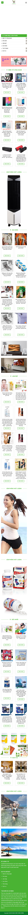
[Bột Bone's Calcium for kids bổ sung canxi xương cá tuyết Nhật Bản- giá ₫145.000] (7, 655)
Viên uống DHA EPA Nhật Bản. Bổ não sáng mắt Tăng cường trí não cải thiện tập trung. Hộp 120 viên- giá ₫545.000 (7, 719)
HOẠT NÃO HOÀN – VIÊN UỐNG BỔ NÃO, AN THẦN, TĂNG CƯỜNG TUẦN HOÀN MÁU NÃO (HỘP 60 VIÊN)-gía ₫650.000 (21, 693)
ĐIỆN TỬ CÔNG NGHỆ (7, 38)
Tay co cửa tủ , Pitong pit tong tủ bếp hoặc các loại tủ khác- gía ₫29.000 (21, 327)
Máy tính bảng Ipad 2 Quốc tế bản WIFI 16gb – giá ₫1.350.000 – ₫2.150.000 (21, 132)
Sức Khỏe (5, 881)
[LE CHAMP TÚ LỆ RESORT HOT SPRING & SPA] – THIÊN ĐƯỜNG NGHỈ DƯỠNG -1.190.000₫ (7, 776)
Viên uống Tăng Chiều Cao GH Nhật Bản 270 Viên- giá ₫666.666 (7, 690)
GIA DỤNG (4, 40)
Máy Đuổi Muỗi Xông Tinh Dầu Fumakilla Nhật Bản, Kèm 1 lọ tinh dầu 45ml (7, 637)
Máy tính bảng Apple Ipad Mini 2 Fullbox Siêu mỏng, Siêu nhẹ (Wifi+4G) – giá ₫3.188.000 (7, 133)
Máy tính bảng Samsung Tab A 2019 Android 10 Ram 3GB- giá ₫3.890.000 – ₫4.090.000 (7, 110)
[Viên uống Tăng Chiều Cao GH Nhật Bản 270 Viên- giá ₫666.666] (7, 682)
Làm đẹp (5, 879)
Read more (7, 92)
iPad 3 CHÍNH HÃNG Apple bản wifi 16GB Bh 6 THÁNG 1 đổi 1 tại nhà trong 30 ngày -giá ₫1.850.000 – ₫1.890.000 (21, 86)
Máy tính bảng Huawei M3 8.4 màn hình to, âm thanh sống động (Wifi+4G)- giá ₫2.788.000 (21, 110)
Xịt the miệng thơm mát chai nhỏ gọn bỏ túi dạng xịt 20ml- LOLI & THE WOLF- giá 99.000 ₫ (7, 473)
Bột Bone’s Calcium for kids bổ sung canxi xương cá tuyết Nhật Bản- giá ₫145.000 (7, 664)
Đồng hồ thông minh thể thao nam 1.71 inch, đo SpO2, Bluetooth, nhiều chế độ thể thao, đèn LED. (7, 86)
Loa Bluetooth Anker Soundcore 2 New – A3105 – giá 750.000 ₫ (7, 156)
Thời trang (5, 884)
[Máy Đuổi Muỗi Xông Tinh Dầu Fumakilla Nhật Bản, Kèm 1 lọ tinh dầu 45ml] (7, 628)
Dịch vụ (4, 886)
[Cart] (26, 2)
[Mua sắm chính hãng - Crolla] (14, 2)
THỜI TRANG (5, 48)
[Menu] (2, 2)
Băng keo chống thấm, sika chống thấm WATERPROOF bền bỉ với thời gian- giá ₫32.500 (21, 275)
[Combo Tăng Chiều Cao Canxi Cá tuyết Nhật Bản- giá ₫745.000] (21, 655)
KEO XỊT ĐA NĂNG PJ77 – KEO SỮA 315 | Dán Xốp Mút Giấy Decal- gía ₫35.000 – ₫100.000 (21, 301)
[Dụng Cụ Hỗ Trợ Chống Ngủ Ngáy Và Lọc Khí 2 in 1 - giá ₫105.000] (21, 628)
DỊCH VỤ (4, 50)
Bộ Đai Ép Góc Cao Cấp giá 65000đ (21, 247)
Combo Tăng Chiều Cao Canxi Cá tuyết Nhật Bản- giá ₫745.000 (21, 664)
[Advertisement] (14, 19)
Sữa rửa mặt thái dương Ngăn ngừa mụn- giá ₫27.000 (7, 394)
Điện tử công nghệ (7, 874)
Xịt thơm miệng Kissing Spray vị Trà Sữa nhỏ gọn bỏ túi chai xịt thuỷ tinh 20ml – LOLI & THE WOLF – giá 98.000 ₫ (7, 448)
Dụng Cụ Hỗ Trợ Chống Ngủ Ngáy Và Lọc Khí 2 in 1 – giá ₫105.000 (21, 637)
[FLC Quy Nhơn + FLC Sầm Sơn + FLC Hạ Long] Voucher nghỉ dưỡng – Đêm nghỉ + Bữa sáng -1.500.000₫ (21, 776)
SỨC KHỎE (4, 45)
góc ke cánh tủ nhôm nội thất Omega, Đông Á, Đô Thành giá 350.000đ (7, 248)
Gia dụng (5, 876)
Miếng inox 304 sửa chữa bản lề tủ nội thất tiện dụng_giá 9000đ (7, 274)
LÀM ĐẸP (4, 43)
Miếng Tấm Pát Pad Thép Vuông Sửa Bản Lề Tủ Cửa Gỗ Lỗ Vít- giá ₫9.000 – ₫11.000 (7, 327)
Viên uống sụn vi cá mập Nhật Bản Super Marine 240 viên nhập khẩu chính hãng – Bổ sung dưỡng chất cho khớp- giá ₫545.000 (21, 720)
